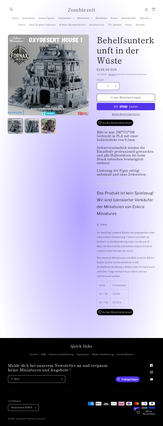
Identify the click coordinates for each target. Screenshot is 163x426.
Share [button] (103, 224)
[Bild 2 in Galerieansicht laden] (32, 125)
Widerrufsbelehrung (103, 354)
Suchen (34, 354)
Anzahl (100, 79)
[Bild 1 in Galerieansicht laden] (15, 125)
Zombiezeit (21, 419)
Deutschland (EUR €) (21, 407)
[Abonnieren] (61, 379)
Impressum (82, 354)
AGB (43, 354)
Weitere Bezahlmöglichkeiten (126, 114)
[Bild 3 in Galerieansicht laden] (48, 125)
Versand (112, 74)
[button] (11, 9)
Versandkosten (125, 354)
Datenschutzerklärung (61, 354)
